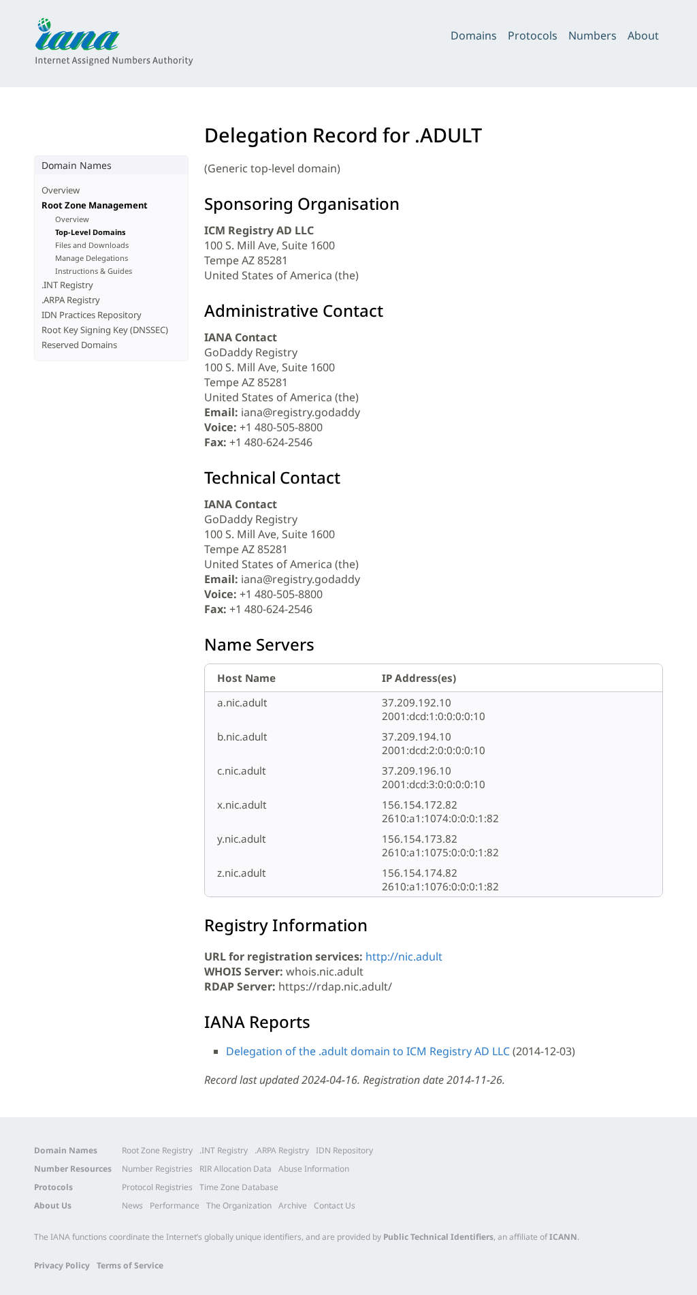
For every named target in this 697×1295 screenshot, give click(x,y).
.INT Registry (67, 285)
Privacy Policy (62, 1265)
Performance (174, 1205)
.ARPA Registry (71, 300)
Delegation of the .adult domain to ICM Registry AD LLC (368, 1051)
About (643, 35)
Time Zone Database (238, 1187)
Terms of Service (130, 1265)
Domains (474, 35)
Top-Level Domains (90, 232)
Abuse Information (313, 1168)
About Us (52, 1205)
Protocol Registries (157, 1187)
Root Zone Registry (157, 1150)
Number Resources (73, 1168)
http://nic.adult (404, 956)
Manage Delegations (91, 258)
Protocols (532, 35)
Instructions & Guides (93, 271)
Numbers (592, 35)
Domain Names (65, 1150)
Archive (292, 1205)
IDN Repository (344, 1150)
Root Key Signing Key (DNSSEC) (105, 330)
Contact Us (334, 1205)
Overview (61, 190)
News (132, 1205)
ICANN (563, 1237)
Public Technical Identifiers (438, 1237)
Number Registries (157, 1168)
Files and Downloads (92, 245)
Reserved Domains (79, 345)
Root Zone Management (95, 205)
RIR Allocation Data (235, 1168)
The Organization (239, 1205)
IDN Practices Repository (92, 315)
